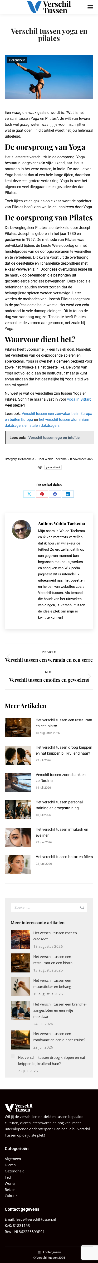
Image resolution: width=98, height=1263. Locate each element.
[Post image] (18, 727)
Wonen (10, 1183)
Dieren (10, 1164)
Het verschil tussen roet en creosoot (55, 935)
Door (52, 459)
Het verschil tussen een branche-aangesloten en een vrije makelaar (60, 1010)
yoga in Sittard (79, 399)
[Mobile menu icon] (90, 7)
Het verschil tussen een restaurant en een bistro (64, 723)
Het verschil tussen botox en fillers (64, 857)
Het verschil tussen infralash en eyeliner (62, 832)
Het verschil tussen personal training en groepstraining (59, 805)
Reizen (10, 1189)
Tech (8, 1177)
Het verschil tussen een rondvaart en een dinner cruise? (59, 1036)
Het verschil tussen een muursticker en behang (52, 983)
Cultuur (11, 1195)
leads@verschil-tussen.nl (36, 1219)
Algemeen (13, 1158)
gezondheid (53, 467)
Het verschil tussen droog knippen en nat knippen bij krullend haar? (64, 750)
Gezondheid (17, 60)
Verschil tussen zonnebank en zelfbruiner (61, 777)
